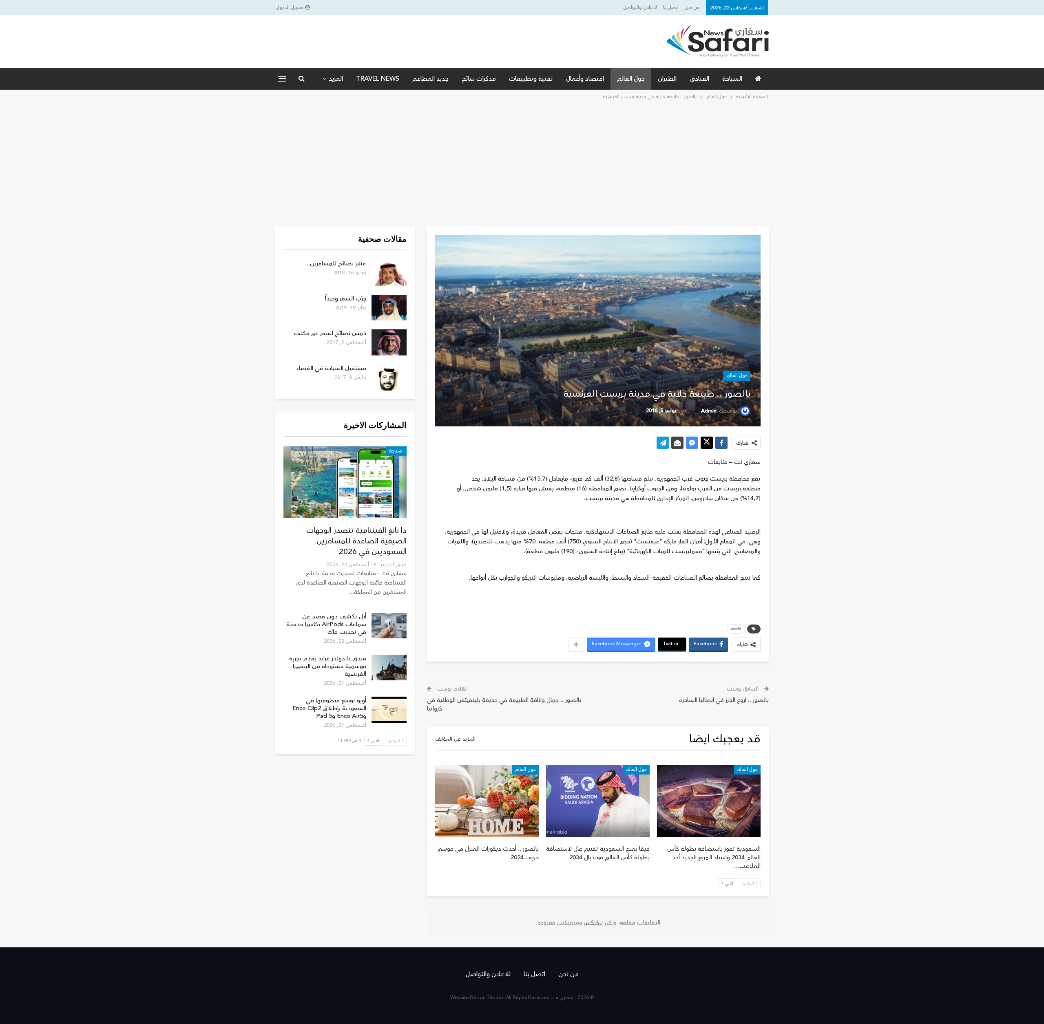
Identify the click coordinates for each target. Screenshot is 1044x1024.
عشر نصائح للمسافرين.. (336, 263)
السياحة (732, 79)
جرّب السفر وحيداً (345, 298)
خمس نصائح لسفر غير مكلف (330, 333)
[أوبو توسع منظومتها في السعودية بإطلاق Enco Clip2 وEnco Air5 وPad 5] (389, 710)
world (736, 629)
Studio (495, 998)
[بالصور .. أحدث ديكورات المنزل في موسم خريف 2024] (487, 801)
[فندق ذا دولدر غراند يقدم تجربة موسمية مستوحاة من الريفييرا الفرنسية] (389, 668)
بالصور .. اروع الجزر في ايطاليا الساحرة (724, 700)
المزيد (336, 79)
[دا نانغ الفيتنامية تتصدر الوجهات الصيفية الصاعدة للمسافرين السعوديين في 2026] (345, 482)
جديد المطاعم (430, 79)
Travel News (377, 79)
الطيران (667, 79)
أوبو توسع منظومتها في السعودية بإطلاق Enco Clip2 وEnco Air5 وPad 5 (329, 708)
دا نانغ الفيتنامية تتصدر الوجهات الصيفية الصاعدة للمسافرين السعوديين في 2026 (356, 541)
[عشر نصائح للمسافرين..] (389, 273)
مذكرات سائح (479, 79)
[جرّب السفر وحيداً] (389, 308)
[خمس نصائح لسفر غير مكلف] (389, 342)
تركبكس (592, 922)
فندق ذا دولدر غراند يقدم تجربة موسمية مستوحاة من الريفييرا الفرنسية (327, 666)
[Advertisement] (522, 163)
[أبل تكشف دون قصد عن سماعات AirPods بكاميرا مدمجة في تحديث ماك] (389, 626)
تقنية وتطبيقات (531, 79)
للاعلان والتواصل (640, 7)
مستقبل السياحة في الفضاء (331, 368)
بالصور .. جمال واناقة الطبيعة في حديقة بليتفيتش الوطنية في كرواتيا (504, 704)
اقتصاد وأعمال (585, 79)
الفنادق (699, 79)
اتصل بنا (671, 7)
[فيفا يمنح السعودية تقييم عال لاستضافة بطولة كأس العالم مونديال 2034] (598, 801)
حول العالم (631, 79)
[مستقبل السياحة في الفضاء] (389, 377)
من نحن (692, 7)
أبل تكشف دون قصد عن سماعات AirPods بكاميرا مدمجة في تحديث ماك (326, 624)
